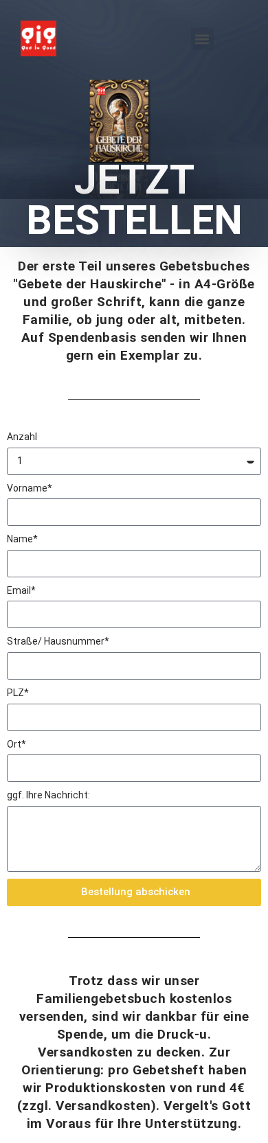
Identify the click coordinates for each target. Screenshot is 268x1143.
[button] (202, 38)
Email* (21, 590)
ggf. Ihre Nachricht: (48, 794)
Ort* (16, 744)
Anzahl (22, 436)
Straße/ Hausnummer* (58, 641)
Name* (22, 538)
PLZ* (18, 692)
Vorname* (29, 488)
